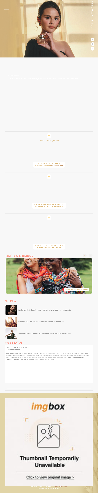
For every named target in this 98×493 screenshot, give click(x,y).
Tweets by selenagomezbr (49, 140)
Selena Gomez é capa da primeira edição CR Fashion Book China (44, 333)
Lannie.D (64, 487)
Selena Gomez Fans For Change (76, 289)
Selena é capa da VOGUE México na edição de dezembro (41, 322)
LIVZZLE (57, 487)
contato (16, 347)
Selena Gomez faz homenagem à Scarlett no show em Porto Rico (43, 78)
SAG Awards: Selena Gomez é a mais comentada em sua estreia (44, 310)
